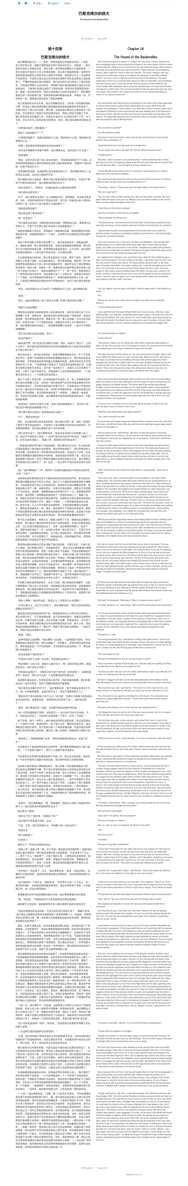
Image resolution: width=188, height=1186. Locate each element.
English (54, 3)
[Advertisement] (94, 27)
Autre (67, 3)
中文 (38, 3)
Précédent (88, 38)
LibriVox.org (138, 1174)
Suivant (101, 38)
